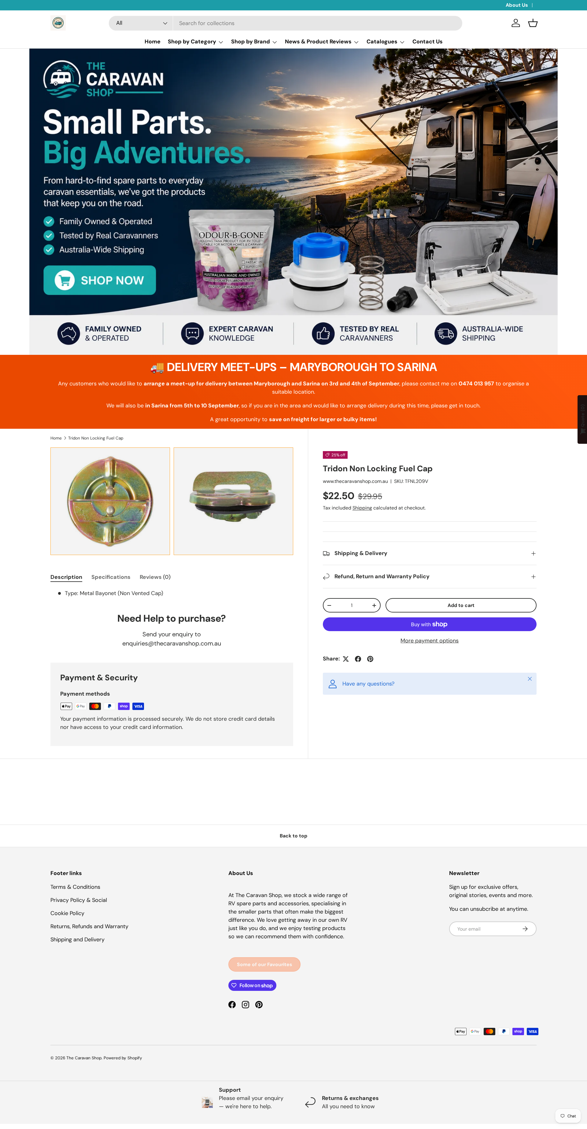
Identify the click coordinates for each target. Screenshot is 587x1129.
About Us (517, 5)
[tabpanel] (171, 593)
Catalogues (382, 41)
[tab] (66, 577)
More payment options (430, 640)
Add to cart (461, 605)
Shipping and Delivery (77, 939)
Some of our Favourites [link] (264, 964)
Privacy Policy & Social (78, 900)
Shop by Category (192, 41)
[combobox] (285, 23)
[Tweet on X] (346, 659)
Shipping (362, 508)
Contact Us (427, 41)
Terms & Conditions (75, 887)
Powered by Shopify (123, 1058)
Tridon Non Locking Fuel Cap (95, 438)
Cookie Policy (67, 913)
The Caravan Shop (84, 1058)
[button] (533, 23)
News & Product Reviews (318, 41)
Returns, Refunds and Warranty (89, 926)
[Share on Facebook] (358, 659)
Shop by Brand (250, 41)
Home (153, 41)
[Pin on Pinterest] (370, 659)
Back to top (293, 836)
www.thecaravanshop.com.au (355, 481)
